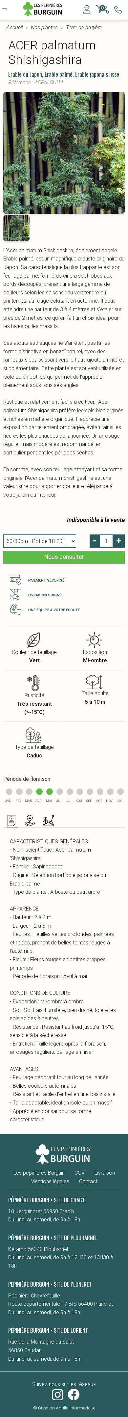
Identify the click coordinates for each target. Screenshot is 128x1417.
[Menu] (4, 9)
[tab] (12, 821)
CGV (80, 1173)
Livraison (105, 1173)
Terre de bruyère (84, 27)
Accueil (15, 27)
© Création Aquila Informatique (64, 1407)
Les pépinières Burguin (39, 1173)
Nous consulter (64, 557)
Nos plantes (44, 27)
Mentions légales (50, 1181)
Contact (88, 1181)
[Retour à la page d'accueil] (45, 16)
